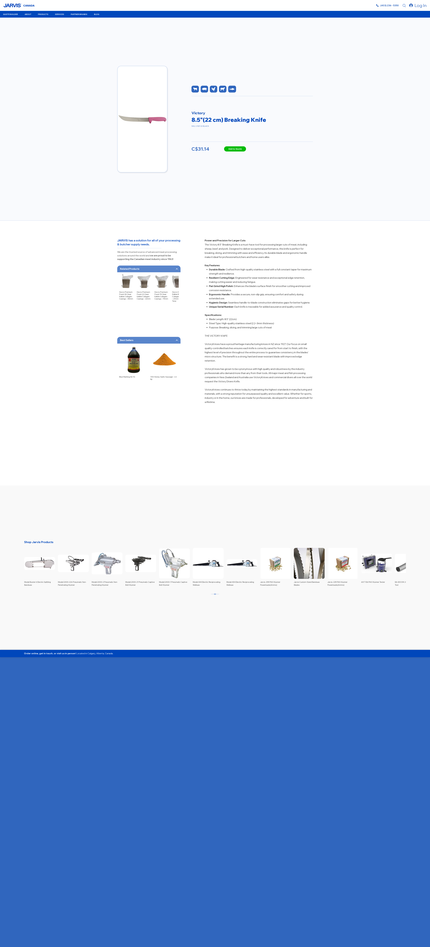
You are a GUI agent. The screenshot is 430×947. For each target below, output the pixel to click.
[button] (28, 14)
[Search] (404, 5)
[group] (149, 287)
